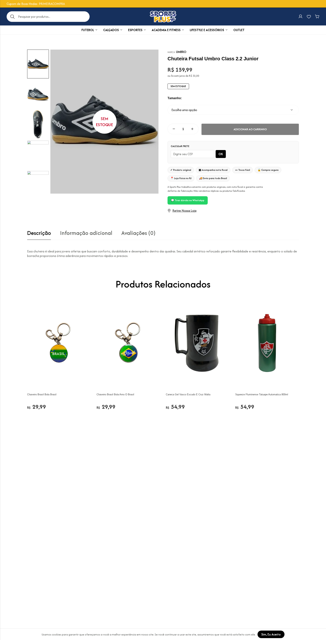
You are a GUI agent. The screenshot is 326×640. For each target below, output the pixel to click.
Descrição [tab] (39, 233)
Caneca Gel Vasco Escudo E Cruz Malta (188, 394)
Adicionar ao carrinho (250, 129)
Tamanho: (175, 98)
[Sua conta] (300, 16)
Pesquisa (12, 16)
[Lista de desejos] (309, 16)
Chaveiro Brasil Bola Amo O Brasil (115, 394)
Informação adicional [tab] (86, 233)
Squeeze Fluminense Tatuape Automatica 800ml (261, 394)
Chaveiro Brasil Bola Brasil (41, 394)
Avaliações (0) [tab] (138, 233)
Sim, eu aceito (271, 634)
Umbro (181, 52)
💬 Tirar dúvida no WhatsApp (187, 200)
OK (220, 154)
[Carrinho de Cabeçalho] (317, 16)
